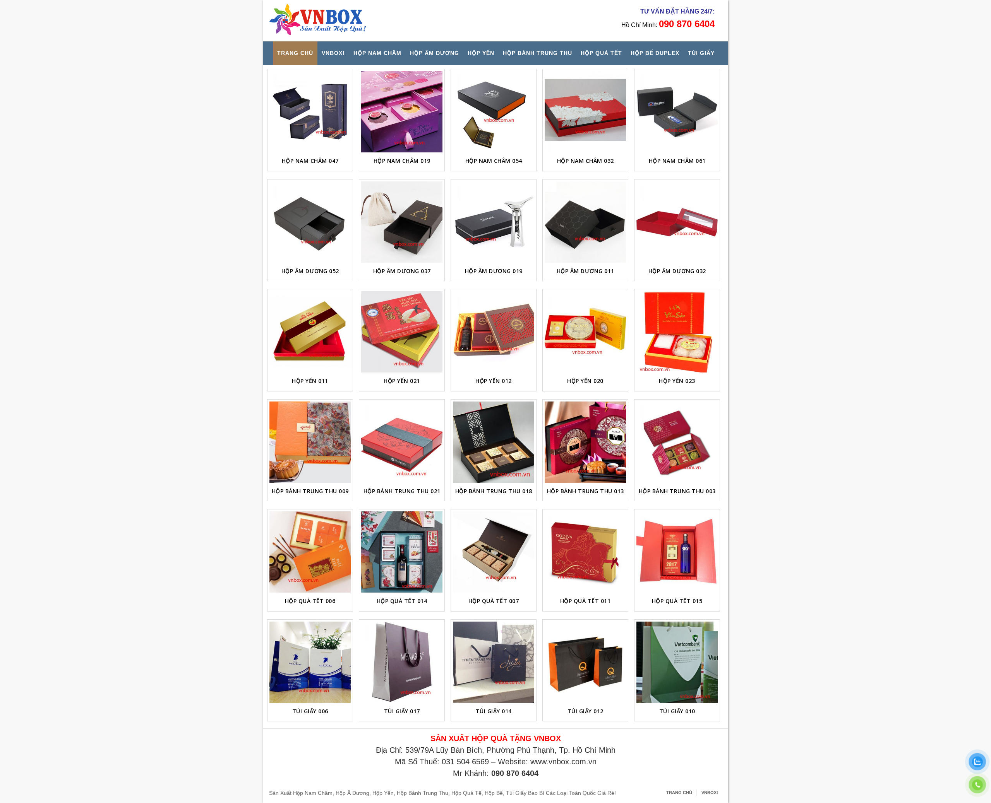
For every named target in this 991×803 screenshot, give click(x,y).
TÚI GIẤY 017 (402, 711)
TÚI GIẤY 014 (494, 711)
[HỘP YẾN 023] (677, 331)
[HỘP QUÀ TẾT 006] (310, 552)
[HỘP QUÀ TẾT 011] (585, 552)
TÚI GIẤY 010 (677, 711)
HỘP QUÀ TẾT (601, 53)
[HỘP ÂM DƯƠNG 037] (401, 222)
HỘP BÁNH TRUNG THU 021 (402, 491)
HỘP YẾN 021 (402, 380)
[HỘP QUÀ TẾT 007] (493, 552)
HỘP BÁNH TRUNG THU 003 (677, 491)
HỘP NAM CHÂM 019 (402, 160)
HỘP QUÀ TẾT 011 (585, 601)
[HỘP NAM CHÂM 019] (401, 111)
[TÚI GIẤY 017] (401, 662)
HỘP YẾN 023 (677, 380)
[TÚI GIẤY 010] (677, 662)
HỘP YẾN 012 (493, 380)
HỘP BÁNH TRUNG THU (537, 53)
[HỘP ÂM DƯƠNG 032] (677, 222)
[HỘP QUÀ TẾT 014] (401, 552)
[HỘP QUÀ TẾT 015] (677, 552)
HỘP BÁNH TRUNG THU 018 (493, 491)
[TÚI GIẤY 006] (310, 662)
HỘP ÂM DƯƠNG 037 (402, 271)
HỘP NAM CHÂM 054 (493, 160)
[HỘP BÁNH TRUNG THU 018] (493, 442)
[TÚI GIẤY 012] (585, 662)
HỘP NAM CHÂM (377, 53)
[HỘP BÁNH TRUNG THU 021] (401, 442)
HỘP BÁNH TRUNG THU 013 (585, 491)
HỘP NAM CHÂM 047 (310, 160)
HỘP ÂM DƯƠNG (434, 53)
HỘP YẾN (481, 53)
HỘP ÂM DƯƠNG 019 (494, 271)
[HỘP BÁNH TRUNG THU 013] (585, 442)
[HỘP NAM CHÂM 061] (677, 111)
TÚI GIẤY (701, 53)
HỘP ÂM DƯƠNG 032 (677, 271)
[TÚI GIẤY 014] (493, 662)
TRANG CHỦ (295, 53)
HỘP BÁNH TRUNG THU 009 (310, 491)
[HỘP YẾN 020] (585, 331)
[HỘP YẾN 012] (493, 331)
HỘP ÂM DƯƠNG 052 (310, 271)
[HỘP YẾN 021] (401, 331)
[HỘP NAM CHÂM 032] (585, 111)
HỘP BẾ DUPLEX (655, 53)
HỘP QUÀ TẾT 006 (310, 601)
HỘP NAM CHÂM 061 (677, 160)
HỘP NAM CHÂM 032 (585, 160)
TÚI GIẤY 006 (310, 711)
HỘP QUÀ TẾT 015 (677, 601)
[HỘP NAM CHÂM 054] (493, 111)
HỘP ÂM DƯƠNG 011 (585, 271)
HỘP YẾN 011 (310, 380)
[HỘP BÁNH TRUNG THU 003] (677, 442)
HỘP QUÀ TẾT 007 (493, 601)
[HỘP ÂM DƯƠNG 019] (493, 222)
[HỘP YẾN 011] (310, 331)
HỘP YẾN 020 (585, 380)
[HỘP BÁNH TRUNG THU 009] (310, 442)
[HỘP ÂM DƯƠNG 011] (585, 222)
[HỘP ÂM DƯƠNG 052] (310, 222)
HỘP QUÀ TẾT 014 (402, 601)
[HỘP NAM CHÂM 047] (310, 111)
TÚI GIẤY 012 (586, 711)
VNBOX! (333, 53)
